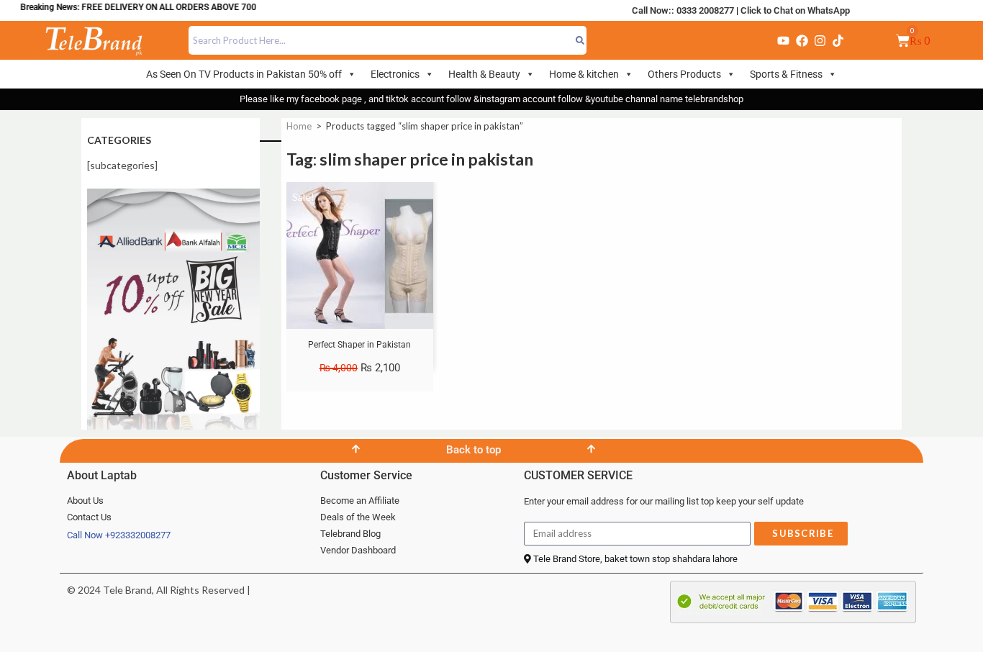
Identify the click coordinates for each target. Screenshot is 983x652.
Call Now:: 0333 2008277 (683, 10)
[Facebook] (801, 40)
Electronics (395, 74)
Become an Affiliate (359, 500)
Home (299, 126)
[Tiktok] (838, 40)
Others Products (684, 74)
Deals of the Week (358, 517)
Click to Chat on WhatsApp (795, 10)
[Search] (579, 40)
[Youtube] (783, 40)
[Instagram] (819, 40)
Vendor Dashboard (358, 550)
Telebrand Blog (350, 533)
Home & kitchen (584, 74)
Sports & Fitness (786, 74)
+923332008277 (138, 535)
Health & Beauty (484, 74)
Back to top (473, 449)
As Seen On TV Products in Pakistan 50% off (244, 74)
